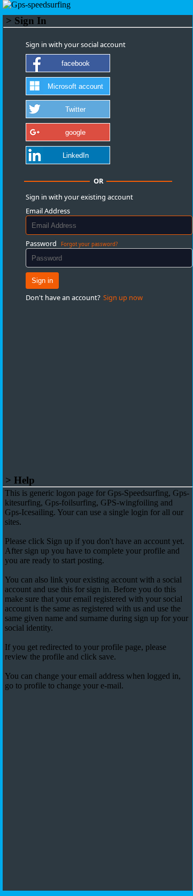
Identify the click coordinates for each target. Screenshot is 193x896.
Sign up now (123, 297)
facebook (75, 63)
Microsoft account (75, 86)
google (75, 132)
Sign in (42, 281)
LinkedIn (76, 155)
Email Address (48, 211)
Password (41, 243)
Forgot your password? (89, 244)
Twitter (75, 109)
